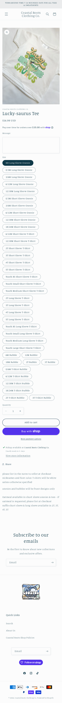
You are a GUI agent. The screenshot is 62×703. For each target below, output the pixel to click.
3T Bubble (50, 362)
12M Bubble (31, 355)
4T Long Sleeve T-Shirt (17, 312)
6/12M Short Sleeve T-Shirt (20, 234)
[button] (6, 14)
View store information (18, 455)
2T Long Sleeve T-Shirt (17, 298)
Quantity (6, 405)
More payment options (31, 439)
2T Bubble (31, 362)
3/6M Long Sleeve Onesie (19, 177)
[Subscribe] (52, 562)
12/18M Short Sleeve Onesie (21, 219)
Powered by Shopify (45, 698)
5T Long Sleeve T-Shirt (17, 319)
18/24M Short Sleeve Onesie (21, 227)
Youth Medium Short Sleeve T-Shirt (25, 291)
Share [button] (8, 464)
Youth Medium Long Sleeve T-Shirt (24, 340)
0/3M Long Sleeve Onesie (19, 170)
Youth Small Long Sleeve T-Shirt (23, 333)
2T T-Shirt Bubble (15, 397)
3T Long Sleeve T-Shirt (17, 305)
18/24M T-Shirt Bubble (18, 390)
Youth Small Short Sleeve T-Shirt (23, 283)
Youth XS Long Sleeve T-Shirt (21, 326)
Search (9, 623)
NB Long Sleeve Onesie (18, 163)
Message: (6, 133)
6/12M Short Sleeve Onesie (20, 212)
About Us (10, 630)
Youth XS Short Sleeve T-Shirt (21, 276)
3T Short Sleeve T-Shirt (18, 255)
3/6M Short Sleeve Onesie (19, 205)
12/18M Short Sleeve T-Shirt (21, 241)
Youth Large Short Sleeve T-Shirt (23, 348)
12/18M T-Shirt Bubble (18, 383)
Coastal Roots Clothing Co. (26, 698)
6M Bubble (11, 355)
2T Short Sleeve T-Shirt (18, 248)
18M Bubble (12, 362)
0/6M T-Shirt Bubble (16, 369)
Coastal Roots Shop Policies (20, 637)
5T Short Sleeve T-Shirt (18, 269)
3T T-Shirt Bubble (42, 397)
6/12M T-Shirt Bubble (17, 376)
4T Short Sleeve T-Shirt (18, 262)
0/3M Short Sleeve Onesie (19, 198)
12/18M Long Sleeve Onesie (20, 191)
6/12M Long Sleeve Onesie (20, 184)
